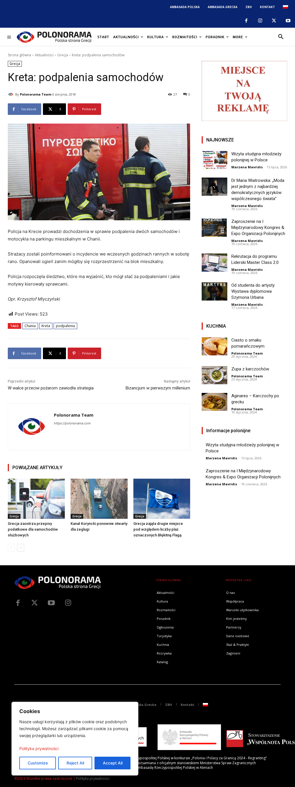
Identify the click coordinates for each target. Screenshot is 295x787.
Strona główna (19, 55)
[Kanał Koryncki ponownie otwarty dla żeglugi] (99, 499)
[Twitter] (34, 603)
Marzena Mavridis (247, 167)
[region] (75, 738)
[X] (273, 20)
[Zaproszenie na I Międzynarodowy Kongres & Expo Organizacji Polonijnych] (214, 227)
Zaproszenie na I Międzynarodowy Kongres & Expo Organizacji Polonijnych (258, 227)
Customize (38, 762)
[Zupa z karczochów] (214, 375)
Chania (30, 325)
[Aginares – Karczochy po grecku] (214, 402)
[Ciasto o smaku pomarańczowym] (214, 346)
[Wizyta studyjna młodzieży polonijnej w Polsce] (214, 160)
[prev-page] (11, 547)
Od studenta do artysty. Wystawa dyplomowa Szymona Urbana (253, 291)
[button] (281, 37)
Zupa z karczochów (250, 369)
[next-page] (20, 547)
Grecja (62, 55)
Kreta (45, 325)
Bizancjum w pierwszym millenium (158, 388)
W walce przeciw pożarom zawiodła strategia (51, 388)
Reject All (75, 762)
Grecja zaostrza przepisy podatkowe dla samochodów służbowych (33, 529)
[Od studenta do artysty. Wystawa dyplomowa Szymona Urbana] (214, 291)
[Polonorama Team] (11, 94)
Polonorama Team (35, 94)
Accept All (112, 762)
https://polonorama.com (72, 423)
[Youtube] (288, 20)
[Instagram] (260, 20)
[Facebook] (246, 20)
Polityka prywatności (38, 748)
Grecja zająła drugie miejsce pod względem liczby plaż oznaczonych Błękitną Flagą (158, 529)
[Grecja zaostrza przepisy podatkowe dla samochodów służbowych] (36, 499)
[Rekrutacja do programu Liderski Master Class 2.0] (214, 262)
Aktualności (44, 55)
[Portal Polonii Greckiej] (54, 37)
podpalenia (65, 325)
